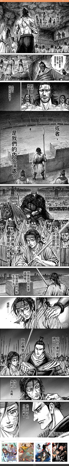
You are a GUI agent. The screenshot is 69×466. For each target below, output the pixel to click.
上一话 (17, 438)
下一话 (51, 438)
